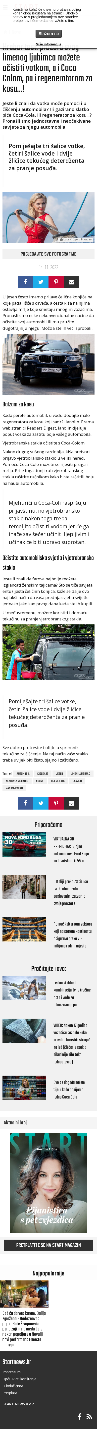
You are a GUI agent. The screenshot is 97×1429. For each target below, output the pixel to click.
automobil (23, 773)
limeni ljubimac (80, 773)
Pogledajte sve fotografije (48, 254)
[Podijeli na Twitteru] (40, 282)
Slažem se (49, 33)
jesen (59, 773)
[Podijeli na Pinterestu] (56, 282)
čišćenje (42, 773)
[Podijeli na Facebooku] (25, 282)
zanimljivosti (14, 788)
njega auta (58, 781)
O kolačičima (12, 1385)
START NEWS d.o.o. (19, 1404)
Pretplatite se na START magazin (48, 1246)
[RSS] (89, 1417)
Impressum (11, 1372)
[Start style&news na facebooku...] (79, 1417)
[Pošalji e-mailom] (71, 282)
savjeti (77, 781)
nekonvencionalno (17, 781)
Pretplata (9, 1392)
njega (39, 781)
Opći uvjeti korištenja (19, 1378)
